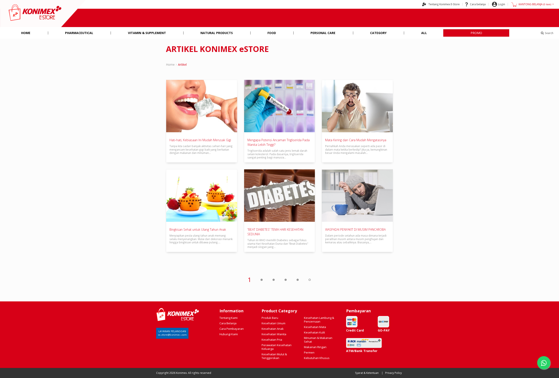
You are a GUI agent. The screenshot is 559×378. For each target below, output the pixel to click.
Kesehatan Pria (272, 340)
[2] (261, 279)
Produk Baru (270, 318)
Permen (309, 352)
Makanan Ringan (315, 347)
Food (271, 33)
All (424, 33)
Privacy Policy (393, 373)
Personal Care (323, 33)
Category (378, 33)
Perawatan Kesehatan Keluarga (277, 347)
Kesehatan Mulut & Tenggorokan (274, 356)
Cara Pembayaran (231, 329)
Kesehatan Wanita (274, 334)
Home (25, 33)
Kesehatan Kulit (314, 332)
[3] (273, 279)
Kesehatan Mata (315, 327)
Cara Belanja (227, 323)
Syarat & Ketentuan (367, 373)
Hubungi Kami (228, 334)
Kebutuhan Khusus (317, 358)
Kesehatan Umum (273, 323)
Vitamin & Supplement (147, 33)
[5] (297, 279)
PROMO (476, 33)
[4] (285, 279)
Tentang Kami (228, 318)
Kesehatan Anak (273, 329)
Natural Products (216, 33)
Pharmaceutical (79, 33)
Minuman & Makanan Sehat (318, 340)
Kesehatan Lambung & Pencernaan (319, 319)
